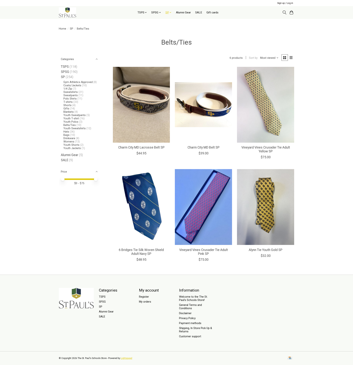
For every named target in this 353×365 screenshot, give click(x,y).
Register (144, 296)
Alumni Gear (183, 12)
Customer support (190, 336)
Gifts (66, 108)
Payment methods (190, 323)
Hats (66, 131)
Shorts (67, 105)
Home (62, 28)
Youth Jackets (72, 148)
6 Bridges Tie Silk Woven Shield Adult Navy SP (141, 252)
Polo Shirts (70, 98)
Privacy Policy (187, 318)
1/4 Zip (68, 88)
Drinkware (69, 138)
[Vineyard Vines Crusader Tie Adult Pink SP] (203, 207)
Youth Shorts (71, 145)
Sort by (253, 57)
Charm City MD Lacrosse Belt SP (141, 147)
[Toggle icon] (284, 12)
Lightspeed (126, 358)
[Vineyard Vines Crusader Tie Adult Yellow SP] (265, 105)
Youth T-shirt (71, 118)
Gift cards (212, 12)
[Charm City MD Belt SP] (203, 105)
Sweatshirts (70, 92)
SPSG (65, 72)
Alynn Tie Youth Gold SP (265, 250)
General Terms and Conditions (190, 306)
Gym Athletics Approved (78, 82)
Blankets (68, 111)
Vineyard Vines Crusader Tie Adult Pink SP (203, 252)
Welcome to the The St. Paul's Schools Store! (193, 298)
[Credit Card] (290, 358)
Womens (69, 141)
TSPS (65, 66)
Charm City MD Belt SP (204, 147)
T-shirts (68, 102)
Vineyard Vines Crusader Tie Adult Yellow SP (265, 149)
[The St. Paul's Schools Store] (67, 12)
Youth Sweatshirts (74, 128)
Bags (66, 135)
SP (71, 28)
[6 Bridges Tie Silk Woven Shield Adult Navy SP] (141, 207)
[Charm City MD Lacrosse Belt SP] (141, 105)
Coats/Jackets (72, 85)
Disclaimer (185, 313)
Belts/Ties (69, 125)
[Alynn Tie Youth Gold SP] (265, 207)
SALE (198, 12)
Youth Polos (70, 121)
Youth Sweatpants (74, 115)
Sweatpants (70, 95)
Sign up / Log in (285, 3)
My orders (145, 301)
